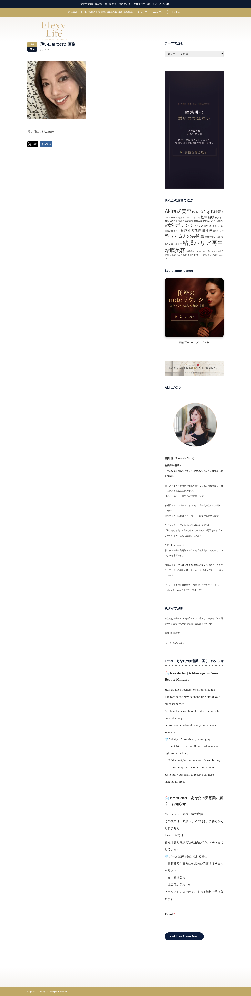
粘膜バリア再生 (203, 243)
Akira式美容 (178, 211)
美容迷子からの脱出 (179, 255)
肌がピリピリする (198, 255)
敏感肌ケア (218, 231)
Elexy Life (44, 991)
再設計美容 (188, 220)
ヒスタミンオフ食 (191, 217)
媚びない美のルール (213, 226)
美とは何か (213, 251)
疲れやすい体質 (212, 237)
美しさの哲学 (125, 12)
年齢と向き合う (172, 231)
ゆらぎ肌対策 (210, 212)
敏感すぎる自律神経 (196, 231)
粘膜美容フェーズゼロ (196, 251)
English (176, 12)
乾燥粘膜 (207, 217)
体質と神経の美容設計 (108, 14)
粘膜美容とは (75, 12)
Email (170, 914)
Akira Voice (159, 12)
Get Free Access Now (184, 936)
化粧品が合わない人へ (205, 220)
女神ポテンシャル (185, 225)
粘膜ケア (142, 12)
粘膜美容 (175, 250)
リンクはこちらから (175, 643)
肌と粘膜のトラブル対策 (92, 14)
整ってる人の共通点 (184, 236)
